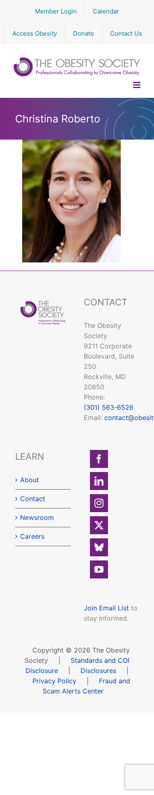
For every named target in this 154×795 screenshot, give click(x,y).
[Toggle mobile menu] (137, 85)
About (29, 480)
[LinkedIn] (99, 481)
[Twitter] (99, 525)
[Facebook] (99, 459)
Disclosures (98, 670)
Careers (32, 536)
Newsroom (37, 517)
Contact (32, 499)
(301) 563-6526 (108, 407)
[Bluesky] (99, 547)
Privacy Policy (54, 681)
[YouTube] (99, 569)
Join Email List (106, 608)
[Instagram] (99, 503)
